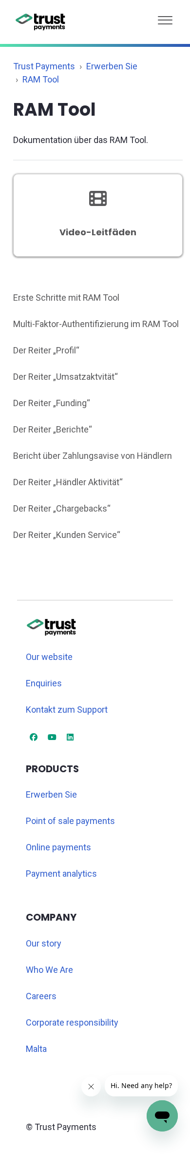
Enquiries (44, 683)
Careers (41, 996)
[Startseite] (41, 22)
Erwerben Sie (111, 66)
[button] (165, 17)
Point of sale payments (70, 821)
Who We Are (49, 970)
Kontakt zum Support (67, 709)
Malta (36, 1049)
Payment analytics (61, 873)
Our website (49, 657)
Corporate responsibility (72, 1022)
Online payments (58, 847)
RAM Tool (40, 79)
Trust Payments (44, 66)
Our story (43, 943)
